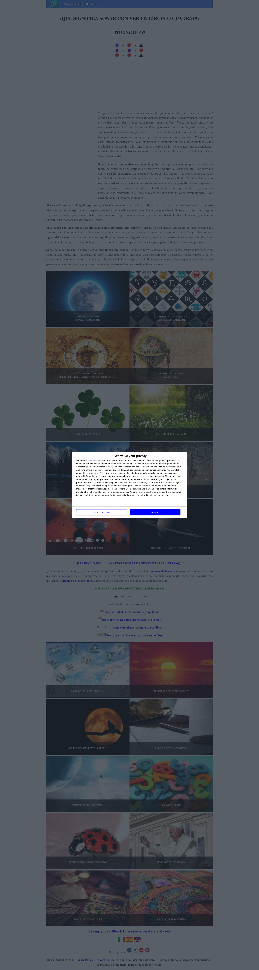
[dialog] (129, 485)
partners (92, 460)
